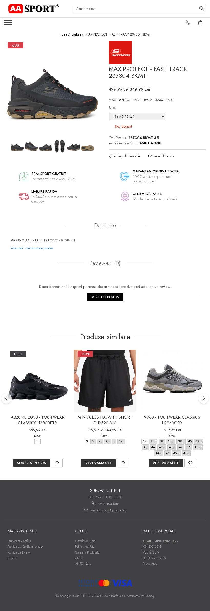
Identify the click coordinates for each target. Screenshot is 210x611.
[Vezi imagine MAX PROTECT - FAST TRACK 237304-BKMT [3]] (59, 146)
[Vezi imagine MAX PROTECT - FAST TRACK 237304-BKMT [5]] (88, 146)
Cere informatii (163, 156)
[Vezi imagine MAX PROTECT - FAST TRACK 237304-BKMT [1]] (31, 146)
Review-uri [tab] (104, 263)
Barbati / (78, 34)
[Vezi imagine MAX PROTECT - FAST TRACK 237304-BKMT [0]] (17, 146)
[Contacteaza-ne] (188, 23)
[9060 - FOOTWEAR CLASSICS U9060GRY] (172, 381)
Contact (12, 558)
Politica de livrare (19, 552)
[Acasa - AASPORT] (33, 9)
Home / (65, 34)
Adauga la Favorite (126, 156)
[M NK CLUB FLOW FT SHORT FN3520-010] (105, 381)
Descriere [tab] (105, 225)
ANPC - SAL (83, 563)
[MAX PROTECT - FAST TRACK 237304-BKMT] (52, 89)
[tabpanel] (52, 89)
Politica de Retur (85, 546)
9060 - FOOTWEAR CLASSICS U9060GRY (172, 420)
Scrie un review (105, 297)
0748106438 (108, 503)
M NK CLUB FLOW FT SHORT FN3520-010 (105, 420)
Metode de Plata (85, 541)
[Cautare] (201, 9)
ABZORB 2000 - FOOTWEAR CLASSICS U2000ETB (38, 420)
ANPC (79, 558)
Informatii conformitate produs (31, 248)
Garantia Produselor (87, 552)
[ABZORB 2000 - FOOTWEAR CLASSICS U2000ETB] (37, 381)
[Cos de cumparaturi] (200, 23)
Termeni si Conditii (19, 541)
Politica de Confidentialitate (25, 546)
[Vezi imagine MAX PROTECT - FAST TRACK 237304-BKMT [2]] (45, 146)
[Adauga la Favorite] (57, 463)
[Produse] (8, 24)
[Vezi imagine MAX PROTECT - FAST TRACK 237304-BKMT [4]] (74, 146)
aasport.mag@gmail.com (108, 510)
